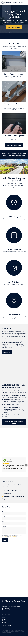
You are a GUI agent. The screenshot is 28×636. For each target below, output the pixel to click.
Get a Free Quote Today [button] (14, 145)
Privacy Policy (4, 536)
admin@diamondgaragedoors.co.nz (13, 490)
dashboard (17, 631)
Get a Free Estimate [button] (14, 27)
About (3, 620)
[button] (2, 465)
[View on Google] (4, 460)
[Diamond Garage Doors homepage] (14, 2)
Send (4, 540)
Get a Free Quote (6, 625)
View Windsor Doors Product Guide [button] (14, 422)
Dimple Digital (11, 630)
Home (3, 617)
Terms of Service (12, 536)
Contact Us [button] (6, 352)
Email (3, 521)
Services (4, 619)
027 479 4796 (7, 493)
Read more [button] (6, 470)
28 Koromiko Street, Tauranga (9, 609)
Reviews (4, 622)
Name (3, 511)
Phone (3, 516)
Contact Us (5, 624)
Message (4, 526)
